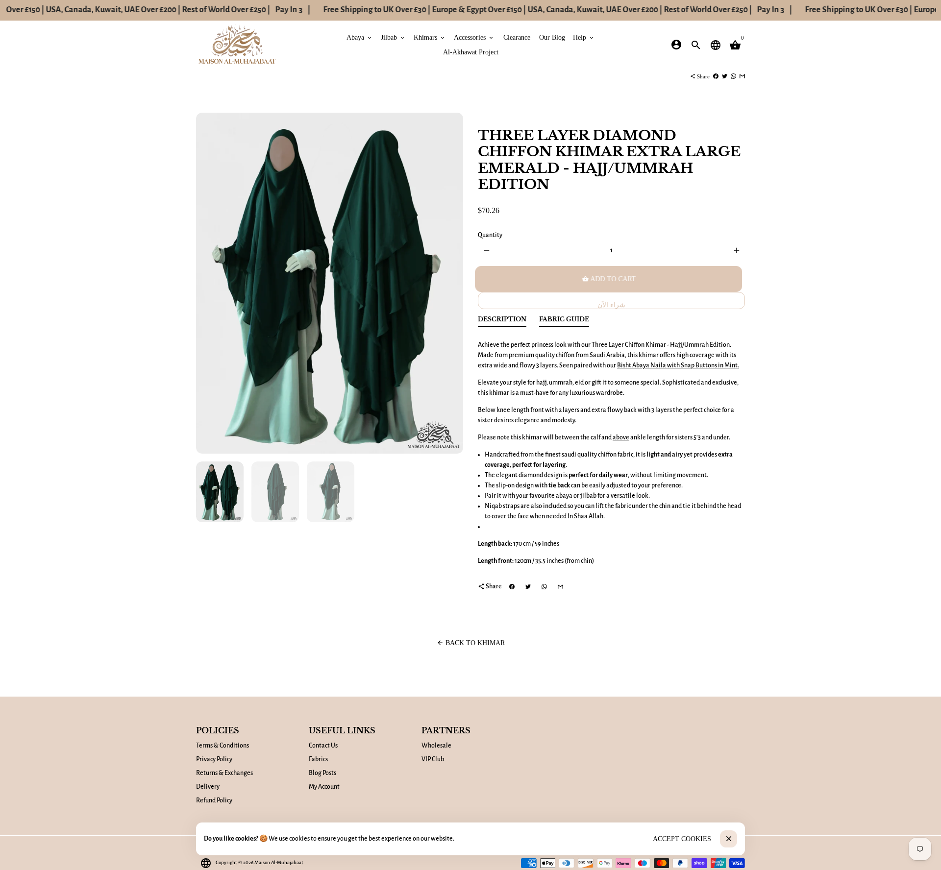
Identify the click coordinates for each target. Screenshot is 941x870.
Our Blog (552, 37)
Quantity (490, 235)
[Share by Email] (742, 76)
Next (450, 283)
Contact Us (323, 745)
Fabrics (318, 759)
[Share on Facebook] (715, 76)
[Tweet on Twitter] (724, 76)
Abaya (360, 37)
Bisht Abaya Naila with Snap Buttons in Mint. (678, 365)
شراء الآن (611, 305)
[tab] (502, 321)
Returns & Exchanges (224, 773)
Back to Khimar (471, 643)
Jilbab (393, 37)
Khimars (430, 37)
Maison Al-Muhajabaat (278, 862)
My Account (324, 786)
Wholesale (436, 745)
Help (584, 37)
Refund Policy (214, 800)
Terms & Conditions (222, 745)
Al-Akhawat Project (470, 51)
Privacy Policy (214, 759)
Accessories (474, 37)
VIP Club (432, 759)
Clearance (516, 37)
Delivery (208, 786)
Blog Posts (322, 773)
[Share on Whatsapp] (733, 76)
